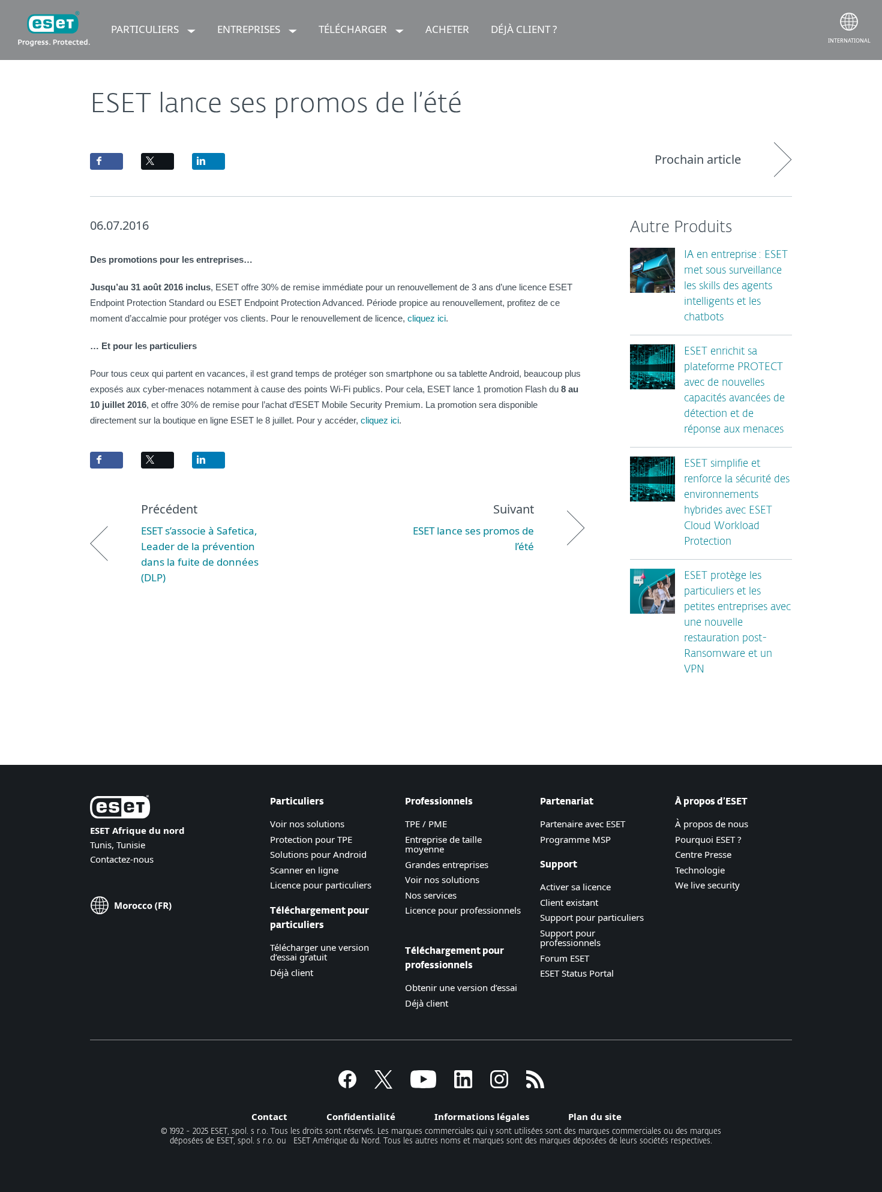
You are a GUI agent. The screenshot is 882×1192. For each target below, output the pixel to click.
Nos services (431, 895)
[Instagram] (499, 1085)
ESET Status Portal (577, 973)
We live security (707, 885)
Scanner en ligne (304, 870)
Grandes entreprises (446, 864)
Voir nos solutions (307, 824)
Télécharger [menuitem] (354, 29)
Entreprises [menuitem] (250, 29)
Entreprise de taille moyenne (443, 844)
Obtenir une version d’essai (461, 987)
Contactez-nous (122, 859)
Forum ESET (564, 958)
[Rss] (535, 1085)
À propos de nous (711, 824)
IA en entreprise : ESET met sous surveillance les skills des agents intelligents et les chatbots (736, 286)
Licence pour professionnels (463, 910)
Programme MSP (575, 839)
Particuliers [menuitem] (146, 29)
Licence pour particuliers (320, 885)
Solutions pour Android (318, 854)
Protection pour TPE (311, 839)
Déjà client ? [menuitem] (524, 29)
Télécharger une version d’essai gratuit (319, 952)
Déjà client (291, 972)
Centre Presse (703, 854)
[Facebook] (347, 1085)
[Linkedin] (463, 1085)
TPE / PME (426, 824)
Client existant (569, 902)
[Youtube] (423, 1085)
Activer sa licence (575, 887)
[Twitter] (383, 1085)
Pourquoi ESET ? (708, 839)
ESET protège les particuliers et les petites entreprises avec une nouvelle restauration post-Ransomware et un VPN (737, 623)
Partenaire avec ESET (582, 824)
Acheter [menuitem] (447, 29)
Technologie (700, 870)
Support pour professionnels (570, 938)
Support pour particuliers (592, 917)
